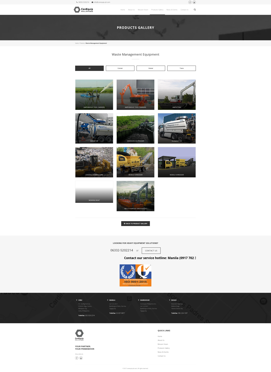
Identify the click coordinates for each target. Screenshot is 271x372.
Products (82, 43)
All (89, 68)
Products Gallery (157, 10)
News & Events (172, 10)
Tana (182, 68)
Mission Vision (143, 10)
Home (123, 10)
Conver (120, 68)
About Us (131, 10)
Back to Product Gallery (136, 224)
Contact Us (184, 10)
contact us (151, 250)
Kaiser (151, 68)
